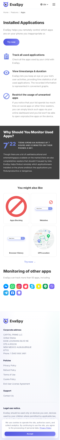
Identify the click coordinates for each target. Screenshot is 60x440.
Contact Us (8, 396)
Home (6, 12)
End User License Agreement (16, 384)
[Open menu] (54, 4)
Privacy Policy (9, 365)
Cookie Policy (9, 379)
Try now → (30, 261)
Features (14, 12)
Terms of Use (9, 374)
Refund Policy (9, 370)
